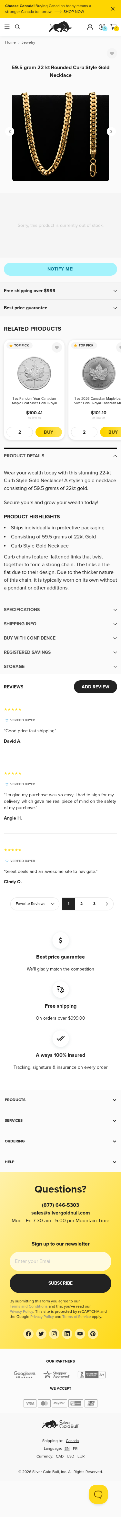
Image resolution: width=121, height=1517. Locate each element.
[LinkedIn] (67, 1334)
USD (70, 1456)
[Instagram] (54, 1334)
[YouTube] (80, 1334)
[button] (60, 291)
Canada (72, 1440)
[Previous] (9, 131)
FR (75, 1448)
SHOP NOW (74, 11)
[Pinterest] (93, 1334)
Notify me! (60, 269)
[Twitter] (41, 1334)
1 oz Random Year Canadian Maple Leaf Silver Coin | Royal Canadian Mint (34, 401)
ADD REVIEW (95, 687)
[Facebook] (28, 1334)
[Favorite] (112, 53)
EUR (81, 1456)
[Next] (111, 131)
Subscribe (60, 1283)
